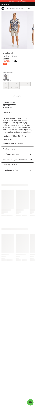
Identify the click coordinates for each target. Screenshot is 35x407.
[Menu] (33, 8)
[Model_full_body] (14, 30)
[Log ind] (26, 8)
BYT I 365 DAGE (5, 4)
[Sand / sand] (6, 76)
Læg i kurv (19, 96)
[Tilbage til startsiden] (2, 8)
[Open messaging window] (30, 402)
